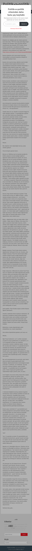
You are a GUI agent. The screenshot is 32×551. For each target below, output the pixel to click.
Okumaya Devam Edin (16, 28)
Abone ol (24, 24)
